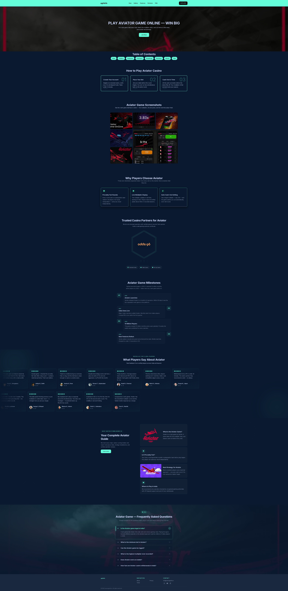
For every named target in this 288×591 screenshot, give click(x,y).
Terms (138, 582)
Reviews (159, 58)
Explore (183, 3)
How (130, 3)
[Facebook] (170, 583)
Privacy (151, 580)
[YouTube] (167, 583)
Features (142, 3)
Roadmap (149, 58)
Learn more (106, 451)
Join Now (144, 35)
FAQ (156, 3)
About (167, 58)
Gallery (136, 3)
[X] (164, 583)
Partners (150, 3)
